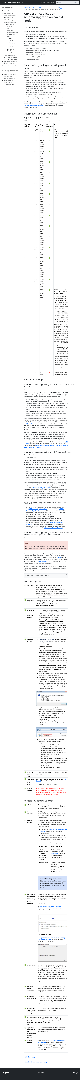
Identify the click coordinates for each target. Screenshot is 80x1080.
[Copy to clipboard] (67, 574)
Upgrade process (64, 8)
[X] (3, 1072)
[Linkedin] (74, 1072)
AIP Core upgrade (31, 1057)
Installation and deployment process (47, 8)
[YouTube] (8, 1072)
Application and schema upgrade (37, 1062)
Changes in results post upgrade (34, 105)
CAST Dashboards (29, 8)
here (59, 557)
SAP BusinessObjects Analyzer (41, 488)
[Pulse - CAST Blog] (77, 1072)
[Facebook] (6, 1072)
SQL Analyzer (30, 424)
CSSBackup (54, 853)
